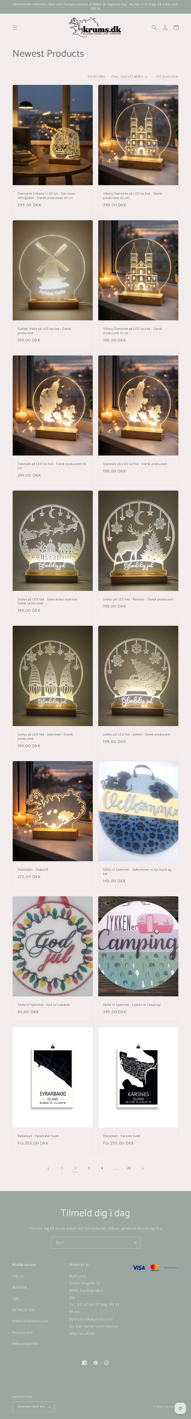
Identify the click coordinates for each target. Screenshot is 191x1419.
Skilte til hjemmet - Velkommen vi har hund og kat (137, 872)
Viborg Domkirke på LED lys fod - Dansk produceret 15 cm (132, 331)
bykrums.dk (171, 1407)
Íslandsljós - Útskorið (33, 870)
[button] (14, 27)
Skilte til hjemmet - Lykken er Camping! (131, 1005)
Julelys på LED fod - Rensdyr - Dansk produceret (138, 600)
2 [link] (75, 1168)
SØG (16, 1299)
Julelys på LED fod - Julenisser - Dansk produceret (45, 737)
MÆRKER (19, 1288)
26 (129, 1168)
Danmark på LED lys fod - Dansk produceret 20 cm (52, 466)
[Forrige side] (48, 1168)
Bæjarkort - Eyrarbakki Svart (38, 1136)
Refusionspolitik (25, 1344)
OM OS (18, 1276)
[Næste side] (142, 1168)
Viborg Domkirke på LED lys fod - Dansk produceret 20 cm (132, 196)
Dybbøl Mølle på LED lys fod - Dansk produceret (44, 331)
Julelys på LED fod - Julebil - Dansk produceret (136, 735)
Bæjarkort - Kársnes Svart (121, 1136)
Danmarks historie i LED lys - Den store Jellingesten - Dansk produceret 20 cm (46, 196)
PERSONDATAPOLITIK (30, 1321)
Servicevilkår (22, 1333)
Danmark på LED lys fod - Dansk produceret (135, 464)
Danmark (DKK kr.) (31, 1406)
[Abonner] (134, 1243)
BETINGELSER (23, 1310)
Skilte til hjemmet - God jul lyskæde (44, 1005)
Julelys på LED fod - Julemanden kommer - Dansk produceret (48, 602)
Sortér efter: (97, 77)
